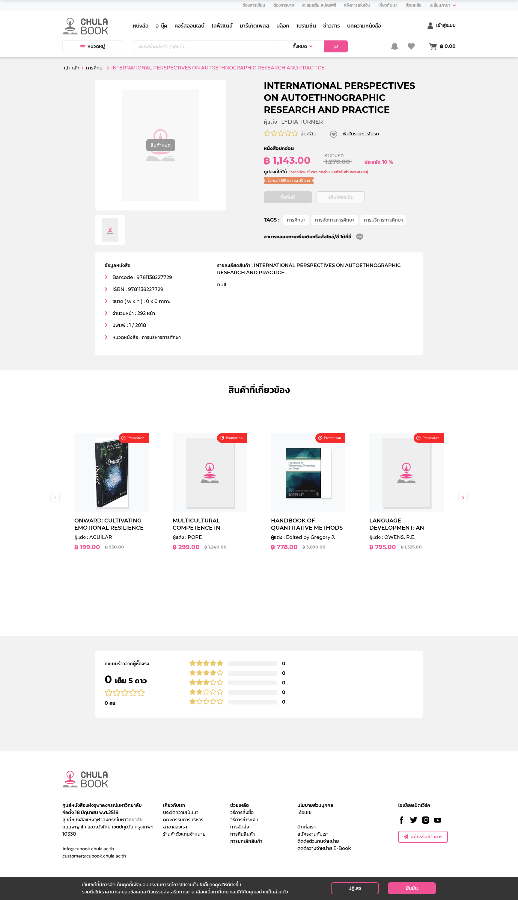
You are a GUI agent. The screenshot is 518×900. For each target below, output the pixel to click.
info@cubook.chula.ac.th (88, 848)
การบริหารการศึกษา (383, 220)
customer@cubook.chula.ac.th (94, 855)
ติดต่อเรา (306, 827)
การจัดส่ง (239, 827)
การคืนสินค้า (242, 834)
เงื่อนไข (304, 812)
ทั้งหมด (300, 46)
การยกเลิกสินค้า (246, 841)
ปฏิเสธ (354, 888)
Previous (55, 497)
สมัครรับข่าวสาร (426, 837)
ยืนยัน (412, 888)
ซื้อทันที (287, 197)
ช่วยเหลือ (239, 805)
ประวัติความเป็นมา (180, 812)
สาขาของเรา (175, 827)
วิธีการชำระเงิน (244, 819)
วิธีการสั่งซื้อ (242, 812)
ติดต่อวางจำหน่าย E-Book (324, 848)
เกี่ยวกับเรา (174, 805)
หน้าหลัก (70, 68)
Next (463, 497)
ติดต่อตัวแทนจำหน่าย (318, 841)
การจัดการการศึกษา (334, 220)
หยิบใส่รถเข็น (340, 197)
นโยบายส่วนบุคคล (315, 805)
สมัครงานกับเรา (313, 834)
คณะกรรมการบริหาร (183, 819)
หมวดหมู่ (96, 46)
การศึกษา (296, 220)
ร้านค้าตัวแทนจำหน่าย (184, 834)
